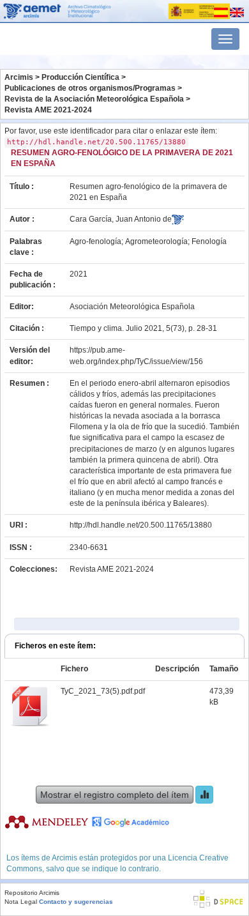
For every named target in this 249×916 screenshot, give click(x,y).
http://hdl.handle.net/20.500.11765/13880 (141, 525)
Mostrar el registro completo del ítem (114, 795)
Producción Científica (80, 77)
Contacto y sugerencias (76, 901)
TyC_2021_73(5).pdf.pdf (103, 691)
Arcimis (18, 77)
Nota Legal (20, 901)
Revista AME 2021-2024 (48, 109)
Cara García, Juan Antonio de (121, 219)
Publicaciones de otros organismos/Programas (90, 88)
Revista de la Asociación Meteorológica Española (94, 99)
